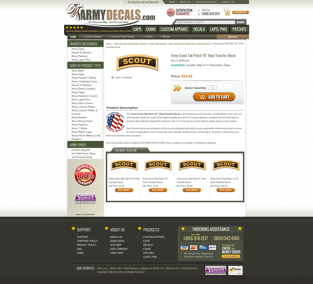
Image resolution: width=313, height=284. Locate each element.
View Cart (116, 253)
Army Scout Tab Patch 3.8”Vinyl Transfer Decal (124, 180)
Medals (166, 36)
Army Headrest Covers (85, 95)
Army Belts (78, 70)
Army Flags (78, 92)
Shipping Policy (87, 241)
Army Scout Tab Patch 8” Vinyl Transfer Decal (191, 180)
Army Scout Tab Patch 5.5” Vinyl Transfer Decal (155, 180)
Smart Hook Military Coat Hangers (86, 137)
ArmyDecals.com (114, 14)
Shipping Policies (205, 2)
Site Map (116, 245)
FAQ (79, 249)
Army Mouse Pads (82, 121)
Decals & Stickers (81, 52)
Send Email (117, 241)
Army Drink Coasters (83, 88)
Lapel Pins (219, 29)
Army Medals (79, 117)
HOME (73, 37)
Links (80, 253)
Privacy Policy (87, 245)
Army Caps (78, 48)
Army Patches (79, 56)
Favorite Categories (83, 43)
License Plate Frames (123, 36)
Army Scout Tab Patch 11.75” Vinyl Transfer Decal (224, 180)
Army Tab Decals (158, 43)
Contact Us (227, 2)
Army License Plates (83, 106)
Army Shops (78, 144)
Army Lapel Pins (81, 59)
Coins (151, 29)
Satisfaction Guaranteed (179, 12)
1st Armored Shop (82, 157)
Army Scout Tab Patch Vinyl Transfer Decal (189, 43)
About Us (185, 2)
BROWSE (232, 37)
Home (172, 2)
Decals (199, 29)
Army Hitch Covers (82, 103)
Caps (137, 29)
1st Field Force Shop (83, 153)
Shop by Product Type (85, 65)
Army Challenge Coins (84, 81)
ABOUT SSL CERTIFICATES (85, 214)
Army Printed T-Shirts (84, 77)
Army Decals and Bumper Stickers (130, 43)
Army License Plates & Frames (84, 112)
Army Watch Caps (82, 131)
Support (82, 237)
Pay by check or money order (232, 252)
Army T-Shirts (79, 128)
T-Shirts (149, 36)
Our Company (119, 249)
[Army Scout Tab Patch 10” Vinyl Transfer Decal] (137, 72)
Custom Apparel (174, 29)
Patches (239, 29)
